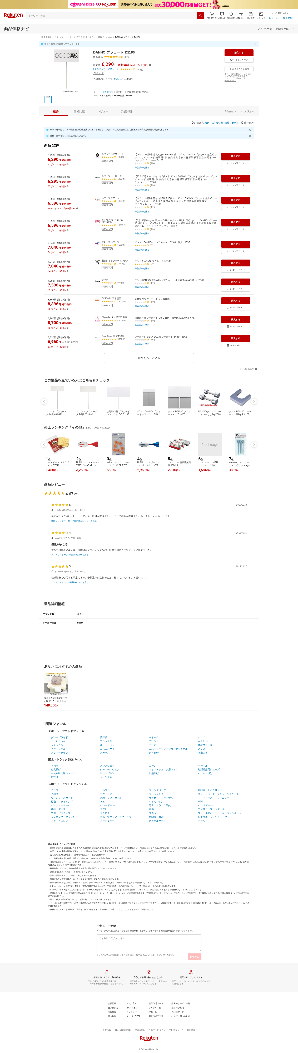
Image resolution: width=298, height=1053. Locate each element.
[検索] (200, 15)
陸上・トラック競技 (92, 37)
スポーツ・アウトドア (69, 37)
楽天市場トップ (48, 37)
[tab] (56, 111)
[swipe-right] (254, 401)
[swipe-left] (44, 401)
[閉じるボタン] (255, 44)
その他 (109, 37)
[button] (222, 15)
